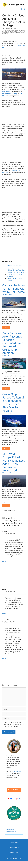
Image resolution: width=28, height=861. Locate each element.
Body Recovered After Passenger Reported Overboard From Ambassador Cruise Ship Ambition (12, 343)
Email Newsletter (14, 847)
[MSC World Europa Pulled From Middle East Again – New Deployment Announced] (14, 486)
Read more (6, 327)
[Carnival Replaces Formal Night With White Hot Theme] (14, 307)
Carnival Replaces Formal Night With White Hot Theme (13, 289)
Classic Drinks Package (10, 94)
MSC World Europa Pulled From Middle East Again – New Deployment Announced (13, 462)
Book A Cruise (14, 842)
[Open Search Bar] (22, 9)
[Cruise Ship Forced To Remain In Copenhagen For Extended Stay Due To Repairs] (14, 426)
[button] (14, 790)
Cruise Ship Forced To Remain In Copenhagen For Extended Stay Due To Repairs (13, 402)
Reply (4, 561)
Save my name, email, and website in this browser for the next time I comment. (14, 724)
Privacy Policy (14, 852)
